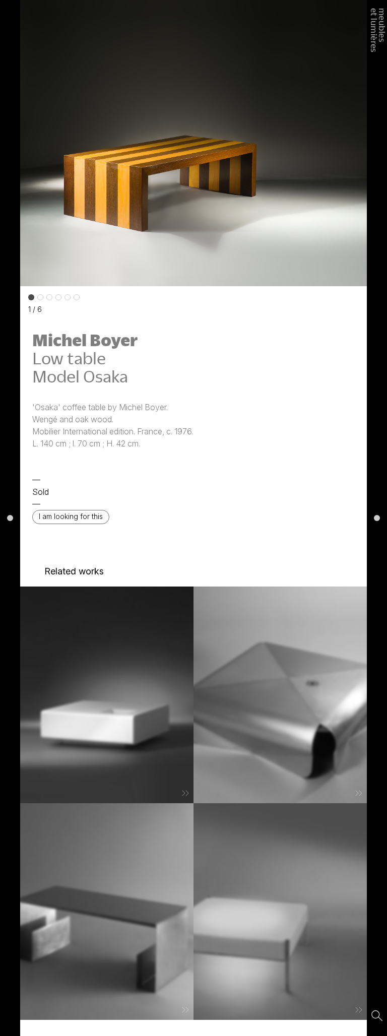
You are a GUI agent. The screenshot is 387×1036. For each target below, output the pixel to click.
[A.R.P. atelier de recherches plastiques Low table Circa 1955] (280, 911)
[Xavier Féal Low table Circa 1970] (280, 695)
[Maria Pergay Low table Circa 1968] (107, 911)
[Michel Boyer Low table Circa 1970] (107, 695)
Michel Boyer (85, 339)
